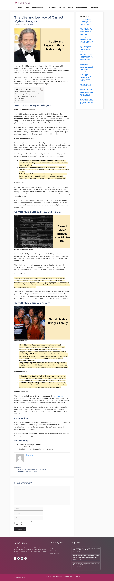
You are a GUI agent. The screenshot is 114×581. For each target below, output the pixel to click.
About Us (48, 576)
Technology (53, 551)
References (20, 101)
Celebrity (19, 467)
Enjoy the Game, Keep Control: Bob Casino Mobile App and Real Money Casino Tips (85, 31)
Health (70, 7)
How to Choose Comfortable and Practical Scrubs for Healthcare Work (86, 40)
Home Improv (81, 7)
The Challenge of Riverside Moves (85, 85)
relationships (58, 396)
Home (20, 7)
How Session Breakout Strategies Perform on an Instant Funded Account (86, 77)
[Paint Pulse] (22, 2)
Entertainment (38, 7)
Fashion (62, 7)
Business (52, 7)
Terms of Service (57, 576)
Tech (27, 7)
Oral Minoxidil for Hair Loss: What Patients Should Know (85, 48)
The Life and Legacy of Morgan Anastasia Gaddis (31, 469)
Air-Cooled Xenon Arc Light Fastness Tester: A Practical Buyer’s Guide (85, 22)
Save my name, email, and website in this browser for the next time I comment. (41, 523)
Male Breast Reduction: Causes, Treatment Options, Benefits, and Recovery (86, 68)
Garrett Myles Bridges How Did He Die (30, 94)
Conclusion (20, 98)
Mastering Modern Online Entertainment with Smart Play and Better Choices (86, 92)
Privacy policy (68, 576)
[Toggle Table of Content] (41, 89)
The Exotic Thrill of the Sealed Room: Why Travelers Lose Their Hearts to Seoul (86, 58)
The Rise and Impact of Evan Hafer (27, 471)
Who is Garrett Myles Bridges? (26, 92)
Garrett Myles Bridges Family (27, 96)
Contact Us (94, 7)
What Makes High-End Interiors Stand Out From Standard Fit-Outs (86, 101)
